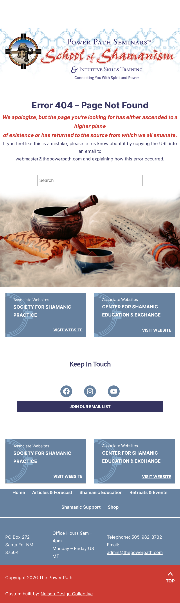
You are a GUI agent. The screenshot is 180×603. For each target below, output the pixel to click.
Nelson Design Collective (67, 593)
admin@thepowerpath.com (135, 552)
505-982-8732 (146, 537)
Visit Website (68, 330)
